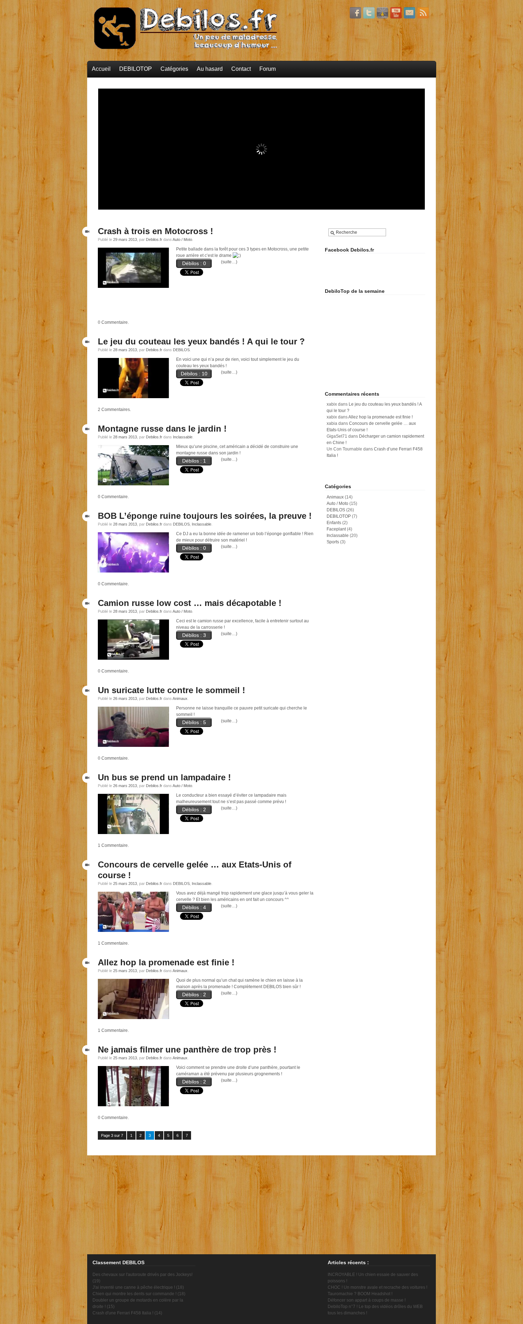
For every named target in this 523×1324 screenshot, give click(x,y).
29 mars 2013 (125, 239)
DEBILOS (181, 350)
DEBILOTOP (135, 69)
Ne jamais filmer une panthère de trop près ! (187, 1049)
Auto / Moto (182, 239)
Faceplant (336, 529)
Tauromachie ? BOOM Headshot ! (360, 1293)
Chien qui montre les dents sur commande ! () (139, 1293)
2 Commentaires (114, 409)
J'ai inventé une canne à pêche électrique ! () (138, 1287)
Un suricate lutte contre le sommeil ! (171, 690)
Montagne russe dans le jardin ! (162, 428)
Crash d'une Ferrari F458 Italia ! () (127, 1312)
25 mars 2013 (125, 883)
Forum (267, 69)
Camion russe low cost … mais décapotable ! (189, 603)
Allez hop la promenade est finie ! (166, 962)
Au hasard (210, 69)
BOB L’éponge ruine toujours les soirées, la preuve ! (205, 516)
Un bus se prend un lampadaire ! (164, 777)
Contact (241, 69)
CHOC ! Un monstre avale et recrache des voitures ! (377, 1287)
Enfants (334, 522)
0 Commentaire (113, 322)
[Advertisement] (205, 305)
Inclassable (182, 437)
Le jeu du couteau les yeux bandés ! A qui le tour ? (201, 341)
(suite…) (229, 261)
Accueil (101, 69)
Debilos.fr (154, 239)
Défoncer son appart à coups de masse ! (367, 1300)
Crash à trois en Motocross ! (155, 231)
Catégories (174, 69)
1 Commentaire (113, 845)
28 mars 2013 (125, 350)
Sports (333, 541)
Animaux (180, 698)
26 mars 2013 (125, 698)
